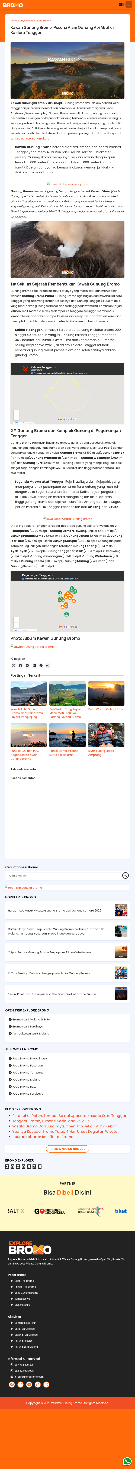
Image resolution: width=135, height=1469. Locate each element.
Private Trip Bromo (25, 1286)
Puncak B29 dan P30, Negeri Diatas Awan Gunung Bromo (25, 755)
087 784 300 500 (24, 1364)
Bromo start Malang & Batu (31, 1019)
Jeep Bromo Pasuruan (27, 1065)
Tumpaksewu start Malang (30, 1034)
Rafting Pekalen (24, 1340)
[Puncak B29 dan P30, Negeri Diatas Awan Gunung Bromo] (29, 735)
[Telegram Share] (27, 666)
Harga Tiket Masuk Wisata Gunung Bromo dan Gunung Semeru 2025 (54, 911)
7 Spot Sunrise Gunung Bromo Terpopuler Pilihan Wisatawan (49, 952)
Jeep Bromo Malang (26, 1080)
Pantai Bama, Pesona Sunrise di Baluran (63, 753)
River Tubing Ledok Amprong (101, 753)
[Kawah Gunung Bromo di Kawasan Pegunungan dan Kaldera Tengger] (32, 647)
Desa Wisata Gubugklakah (106, 709)
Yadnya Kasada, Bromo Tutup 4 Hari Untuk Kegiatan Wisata (65, 1131)
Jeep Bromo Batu (24, 1087)
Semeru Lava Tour (25, 1322)
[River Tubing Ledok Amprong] (106, 735)
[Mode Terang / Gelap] (121, 4)
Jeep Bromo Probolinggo (29, 1058)
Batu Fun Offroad (25, 1328)
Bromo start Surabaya (27, 1026)
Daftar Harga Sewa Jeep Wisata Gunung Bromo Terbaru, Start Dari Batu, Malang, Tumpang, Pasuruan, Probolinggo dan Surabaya (58, 931)
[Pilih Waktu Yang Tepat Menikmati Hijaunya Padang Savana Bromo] (67, 693)
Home (14, 20)
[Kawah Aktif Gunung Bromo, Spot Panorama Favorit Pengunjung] (29, 693)
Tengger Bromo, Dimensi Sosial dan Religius (50, 1120)
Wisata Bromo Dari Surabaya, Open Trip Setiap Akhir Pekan (64, 1126)
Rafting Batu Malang (26, 1346)
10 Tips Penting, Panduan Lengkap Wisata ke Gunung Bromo (49, 973)
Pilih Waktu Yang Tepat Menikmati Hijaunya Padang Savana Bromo (65, 713)
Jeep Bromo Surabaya (27, 1094)
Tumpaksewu (22, 1298)
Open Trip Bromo (24, 1280)
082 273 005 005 (24, 1370)
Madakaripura (22, 1304)
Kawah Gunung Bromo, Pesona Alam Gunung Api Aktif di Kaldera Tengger (62, 30)
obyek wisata (27, 20)
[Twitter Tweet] (14, 666)
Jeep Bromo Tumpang (27, 1073)
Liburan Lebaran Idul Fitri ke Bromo (42, 1136)
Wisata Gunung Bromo (66, 1403)
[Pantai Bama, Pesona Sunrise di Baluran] (67, 735)
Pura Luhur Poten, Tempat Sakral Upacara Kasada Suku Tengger (69, 1115)
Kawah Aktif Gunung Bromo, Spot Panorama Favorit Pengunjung (27, 713)
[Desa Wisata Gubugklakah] (106, 693)
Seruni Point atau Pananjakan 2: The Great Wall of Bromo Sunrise (52, 994)
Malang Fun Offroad (26, 1334)
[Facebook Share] (20, 666)
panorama (43, 20)
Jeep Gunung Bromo (26, 1292)
